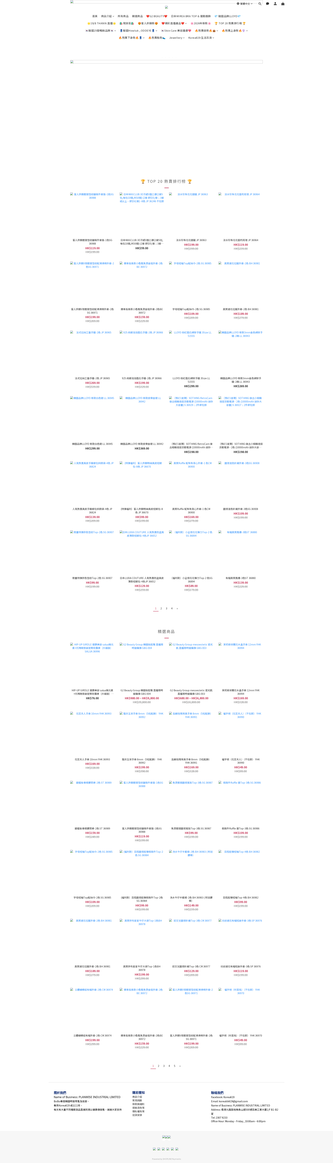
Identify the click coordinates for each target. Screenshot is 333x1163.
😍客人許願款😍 (148, 23)
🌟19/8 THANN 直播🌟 (101, 23)
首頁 (95, 16)
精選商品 (137, 16)
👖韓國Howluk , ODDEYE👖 (137, 30)
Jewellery (175, 37)
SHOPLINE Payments (172, 1158)
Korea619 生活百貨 (200, 37)
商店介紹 (106, 16)
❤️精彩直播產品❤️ (172, 23)
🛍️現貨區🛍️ (126, 23)
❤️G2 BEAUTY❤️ (157, 16)
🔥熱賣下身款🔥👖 (130, 37)
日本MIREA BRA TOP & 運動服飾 (191, 16)
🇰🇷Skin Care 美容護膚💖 (176, 30)
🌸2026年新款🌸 (200, 23)
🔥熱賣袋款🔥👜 (205, 30)
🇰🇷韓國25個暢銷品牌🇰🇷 (99, 30)
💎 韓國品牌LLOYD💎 (227, 16)
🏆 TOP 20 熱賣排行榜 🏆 (230, 23)
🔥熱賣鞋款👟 (157, 37)
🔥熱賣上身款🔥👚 (233, 30)
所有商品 (123, 16)
